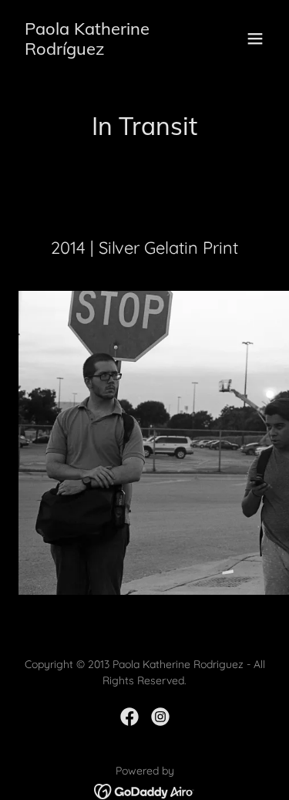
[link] (107, 50)
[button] (255, 38)
